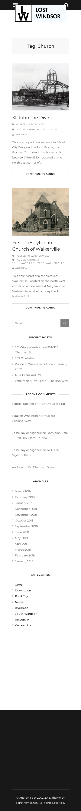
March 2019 (23, 491)
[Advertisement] (40, 667)
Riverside (21, 608)
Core (18, 584)
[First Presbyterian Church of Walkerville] (40, 212)
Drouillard (49, 129)
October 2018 (24, 520)
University (22, 619)
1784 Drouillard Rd (28, 375)
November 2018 (26, 514)
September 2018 (26, 526)
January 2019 (24, 503)
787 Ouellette (24, 358)
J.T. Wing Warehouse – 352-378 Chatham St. (36, 350)
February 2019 (25, 497)
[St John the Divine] (40, 87)
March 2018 (23, 549)
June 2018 (22, 532)
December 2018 (26, 509)
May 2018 (21, 538)
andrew (21, 134)
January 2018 (24, 561)
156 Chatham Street (42, 467)
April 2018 (22, 544)
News (19, 602)
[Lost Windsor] (40, 20)
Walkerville (40, 255)
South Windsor (26, 613)
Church (33, 129)
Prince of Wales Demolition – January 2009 (41, 366)
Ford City (38, 124)
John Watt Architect (28, 263)
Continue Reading (40, 173)
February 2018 (25, 555)
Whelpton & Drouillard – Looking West (42, 381)
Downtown (23, 590)
